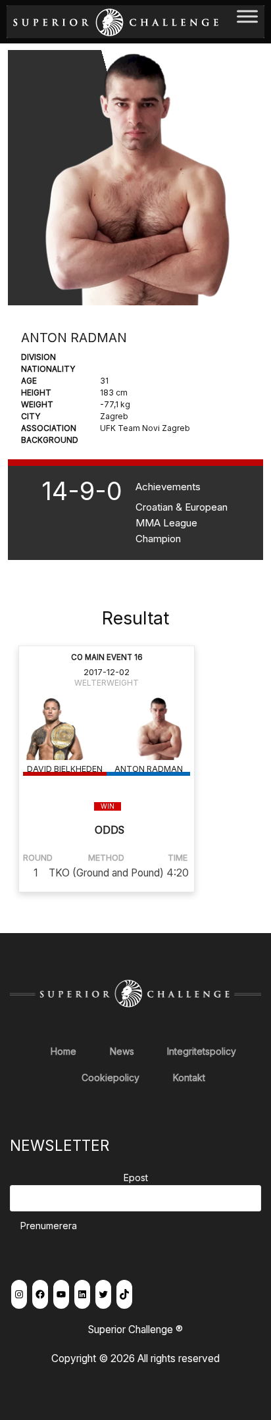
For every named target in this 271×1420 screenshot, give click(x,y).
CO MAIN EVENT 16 (107, 657)
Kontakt (189, 1077)
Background (49, 440)
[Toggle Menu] (247, 21)
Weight (37, 404)
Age (29, 381)
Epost (136, 1177)
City (30, 416)
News (122, 1051)
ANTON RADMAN (148, 769)
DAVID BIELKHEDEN (65, 769)
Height (36, 392)
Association (48, 428)
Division (38, 357)
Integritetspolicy (201, 1051)
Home (63, 1051)
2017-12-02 (107, 672)
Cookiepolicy (110, 1077)
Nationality (48, 369)
